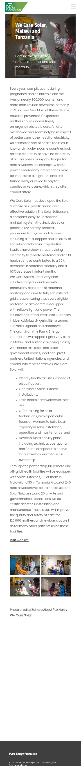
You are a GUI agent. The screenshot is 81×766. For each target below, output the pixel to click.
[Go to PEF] (16, 6)
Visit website (19, 540)
